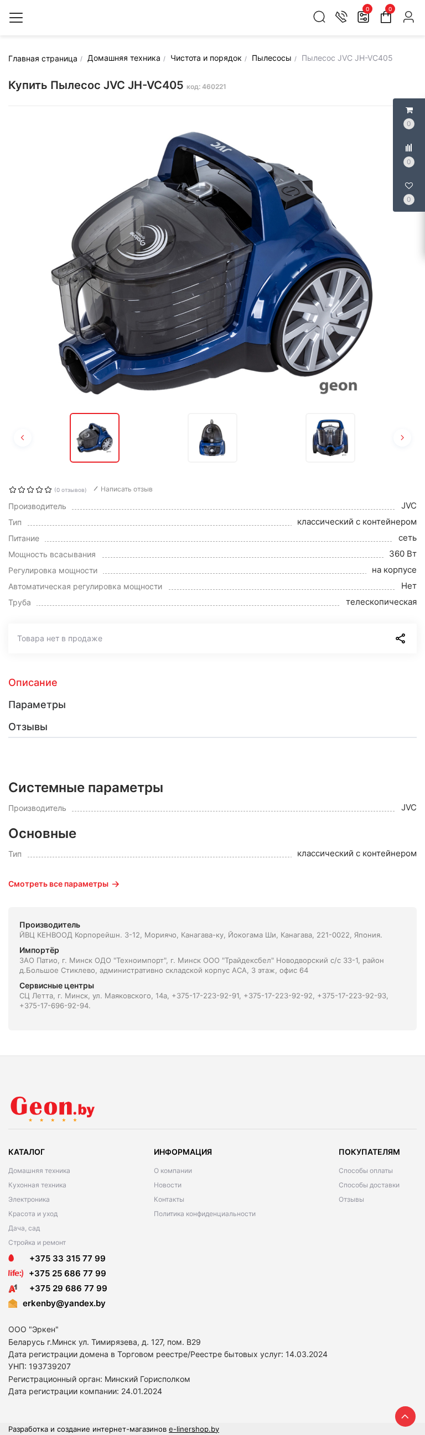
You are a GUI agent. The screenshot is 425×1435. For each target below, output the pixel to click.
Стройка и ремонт (37, 1242)
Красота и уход (33, 1213)
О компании (173, 1170)
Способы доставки (369, 1185)
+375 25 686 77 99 (67, 1273)
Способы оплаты (366, 1170)
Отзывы (351, 1199)
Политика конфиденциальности (205, 1213)
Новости (168, 1185)
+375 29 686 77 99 (65, 1288)
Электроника (29, 1199)
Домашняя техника (39, 1170)
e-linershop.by (194, 1428)
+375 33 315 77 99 (64, 1258)
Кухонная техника (37, 1185)
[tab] (212, 683)
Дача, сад (24, 1228)
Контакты (169, 1199)
